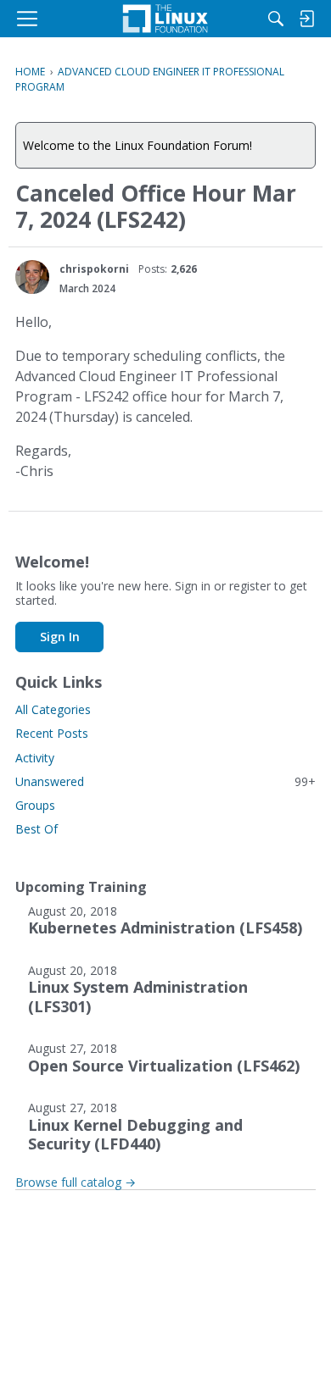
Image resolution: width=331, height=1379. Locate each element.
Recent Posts (51, 733)
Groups (35, 805)
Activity (34, 758)
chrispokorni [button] (94, 269)
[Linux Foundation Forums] (165, 18)
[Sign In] (306, 18)
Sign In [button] (60, 637)
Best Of (36, 829)
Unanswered (165, 781)
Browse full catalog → (75, 1182)
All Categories (53, 709)
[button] (32, 277)
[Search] (276, 18)
